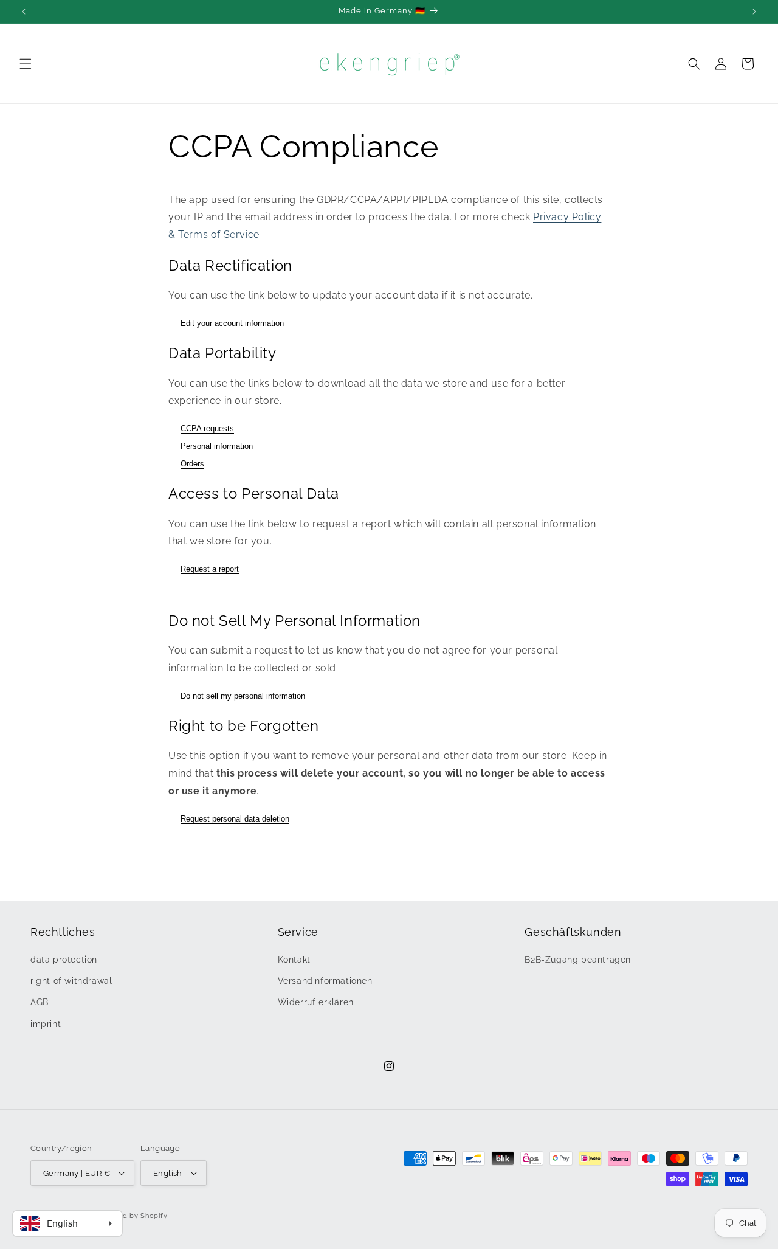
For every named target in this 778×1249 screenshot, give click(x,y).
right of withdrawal (71, 981)
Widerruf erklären (316, 1002)
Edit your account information (232, 323)
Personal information (217, 446)
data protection (63, 959)
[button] (25, 63)
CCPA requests (207, 428)
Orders (192, 463)
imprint (45, 1024)
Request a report (210, 568)
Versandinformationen (325, 981)
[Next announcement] (754, 11)
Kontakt (294, 959)
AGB (39, 1002)
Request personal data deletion (235, 818)
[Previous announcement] (23, 11)
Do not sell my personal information (243, 696)
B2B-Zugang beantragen (578, 959)
